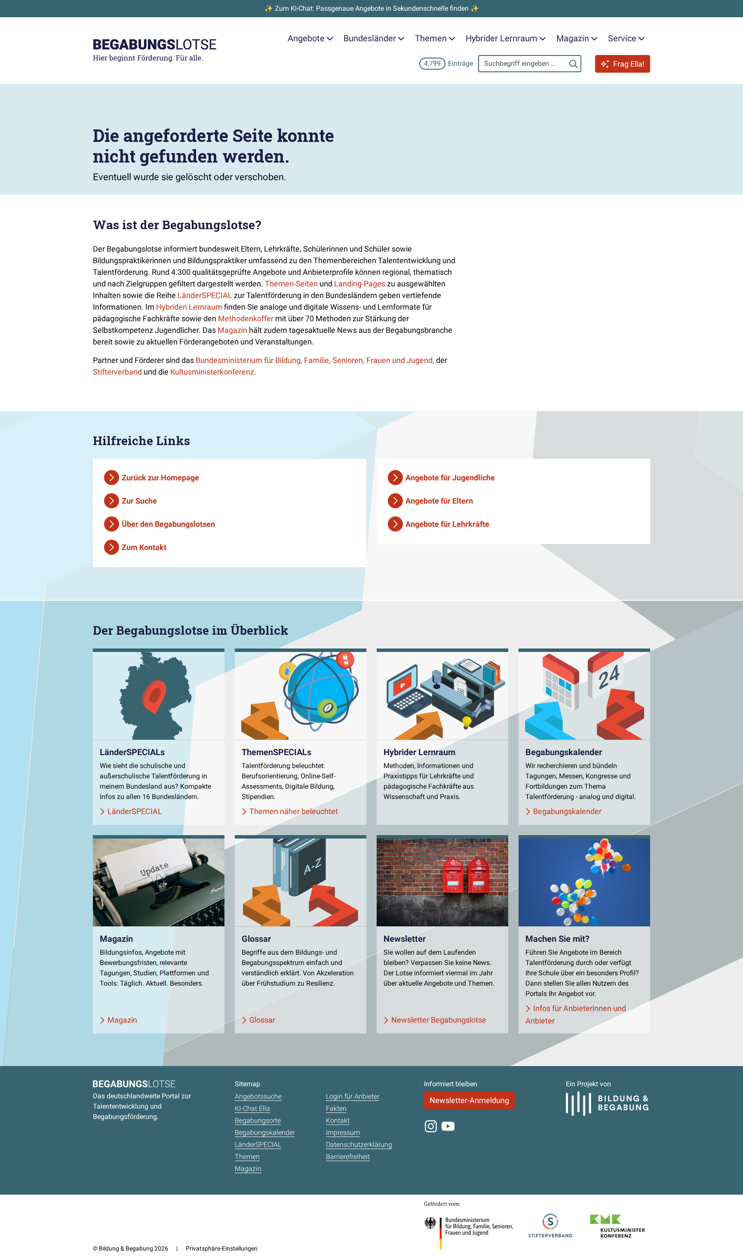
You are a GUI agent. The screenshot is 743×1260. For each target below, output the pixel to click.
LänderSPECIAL (205, 295)
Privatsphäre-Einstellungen (222, 1248)
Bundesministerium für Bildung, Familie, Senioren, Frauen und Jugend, (316, 360)
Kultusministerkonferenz (212, 371)
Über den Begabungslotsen (168, 524)
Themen (247, 1156)
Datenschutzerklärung (359, 1144)
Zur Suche (139, 500)
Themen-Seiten (291, 283)
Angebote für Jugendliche (450, 477)
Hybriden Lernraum (189, 306)
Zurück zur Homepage (160, 477)
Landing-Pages (359, 283)
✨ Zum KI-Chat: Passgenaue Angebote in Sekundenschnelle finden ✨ (371, 8)
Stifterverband (117, 371)
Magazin (232, 330)
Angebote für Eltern (439, 500)
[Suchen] (573, 63)
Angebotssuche (258, 1096)
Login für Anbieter (352, 1096)
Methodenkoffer (245, 318)
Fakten (336, 1108)
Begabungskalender (265, 1132)
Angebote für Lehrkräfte (447, 524)
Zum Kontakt (144, 547)
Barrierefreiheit (348, 1156)
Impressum (343, 1132)
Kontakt (338, 1120)
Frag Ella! (629, 63)
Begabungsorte (258, 1120)
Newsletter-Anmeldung (469, 1100)
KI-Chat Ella (252, 1108)
